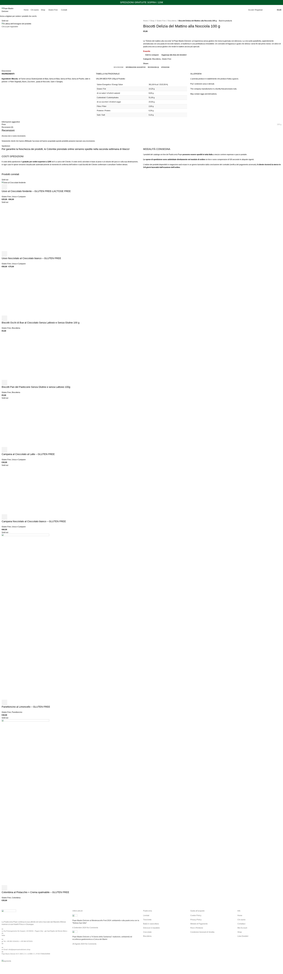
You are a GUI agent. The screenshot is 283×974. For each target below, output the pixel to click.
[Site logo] (10, 10)
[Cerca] (265, 10)
